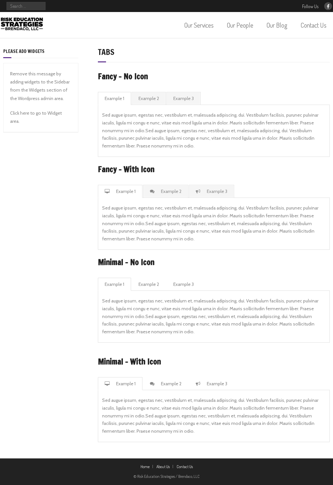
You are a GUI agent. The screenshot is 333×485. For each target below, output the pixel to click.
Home (145, 466)
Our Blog (276, 25)
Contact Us (313, 25)
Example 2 (149, 98)
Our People (240, 25)
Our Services (199, 25)
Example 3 (183, 98)
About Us (163, 466)
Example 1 (114, 98)
